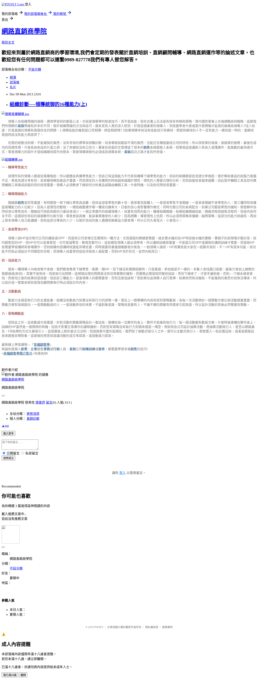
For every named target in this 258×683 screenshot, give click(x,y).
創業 (24, 349)
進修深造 (33, 413)
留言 (49, 402)
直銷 (21, 126)
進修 (101, 349)
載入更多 (8, 433)
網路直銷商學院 (24, 31)
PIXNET (98, 627)
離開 (23, 675)
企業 (34, 349)
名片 (13, 87)
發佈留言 (8, 458)
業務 (47, 349)
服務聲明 (167, 627)
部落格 (14, 82)
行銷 (56, 349)
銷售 (147, 147)
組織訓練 (88, 349)
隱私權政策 (151, 627)
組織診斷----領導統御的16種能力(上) (48, 104)
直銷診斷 (33, 418)
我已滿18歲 (10, 675)
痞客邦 (40, 402)
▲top (5, 425)
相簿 (13, 77)
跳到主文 (8, 42)
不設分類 (34, 69)
